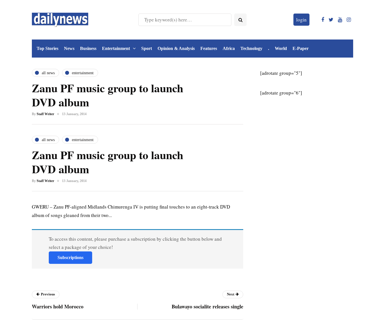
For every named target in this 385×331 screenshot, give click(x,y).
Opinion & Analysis (176, 48)
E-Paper (301, 48)
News (69, 48)
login (301, 19)
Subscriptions (70, 257)
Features (208, 48)
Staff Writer (45, 114)
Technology (251, 48)
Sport (146, 48)
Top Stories (47, 48)
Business (88, 48)
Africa (229, 48)
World (281, 48)
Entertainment (116, 48)
